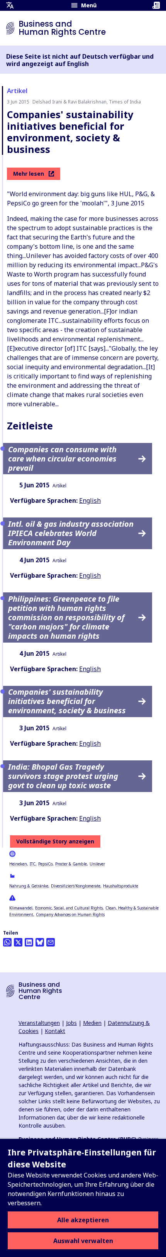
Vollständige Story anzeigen (55, 841)
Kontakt (55, 1031)
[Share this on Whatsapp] (7, 942)
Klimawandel (20, 908)
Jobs (71, 1022)
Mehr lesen (28, 173)
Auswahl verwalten (83, 1241)
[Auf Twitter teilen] (18, 942)
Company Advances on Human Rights (70, 914)
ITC (33, 864)
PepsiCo (45, 864)
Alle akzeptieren (83, 1220)
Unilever (97, 864)
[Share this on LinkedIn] (29, 942)
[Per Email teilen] (50, 942)
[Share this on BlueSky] (40, 942)
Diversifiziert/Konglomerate (75, 886)
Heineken (18, 864)
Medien (92, 1022)
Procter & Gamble (71, 864)
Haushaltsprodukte (120, 886)
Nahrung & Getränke (28, 886)
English (90, 500)
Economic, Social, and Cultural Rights (69, 908)
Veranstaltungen (39, 1022)
